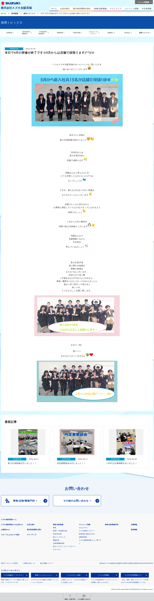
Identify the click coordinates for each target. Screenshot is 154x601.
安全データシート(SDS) (9, 563)
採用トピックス (29, 13)
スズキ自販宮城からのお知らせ (12, 524)
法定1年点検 (57, 534)
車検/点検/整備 (58, 524)
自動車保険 (83, 537)
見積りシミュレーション (43, 575)
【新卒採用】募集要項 (26, 33)
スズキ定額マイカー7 (86, 531)
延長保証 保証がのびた (87, 534)
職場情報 (60, 33)
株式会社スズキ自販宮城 (16, 7)
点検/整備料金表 (58, 543)
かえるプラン (83, 528)
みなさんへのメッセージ (93, 33)
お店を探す (31, 524)
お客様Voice (5, 529)
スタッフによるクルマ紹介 (10, 535)
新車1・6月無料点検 (60, 531)
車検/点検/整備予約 (111, 524)
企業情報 (134, 524)
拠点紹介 (127, 33)
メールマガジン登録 (73, 575)
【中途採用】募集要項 (43, 33)
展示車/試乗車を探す (34, 529)
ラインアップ (31, 535)
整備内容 (56, 540)
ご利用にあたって (29, 563)
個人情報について (46, 563)
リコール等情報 (103, 575)
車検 (54, 528)
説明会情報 (76, 33)
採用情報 (14, 13)
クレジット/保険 (84, 524)
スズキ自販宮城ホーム (9, 519)
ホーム (3, 13)
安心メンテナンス (59, 537)
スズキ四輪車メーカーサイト (13, 575)
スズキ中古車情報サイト (133, 575)
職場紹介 (110, 33)
